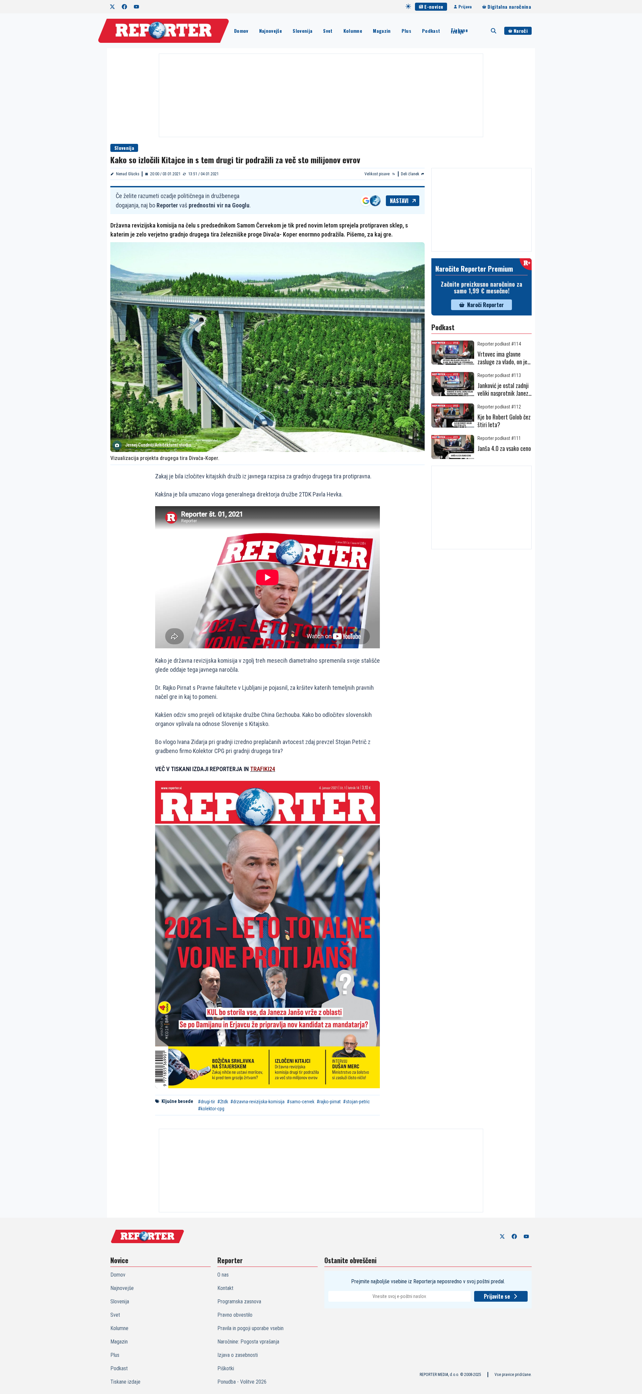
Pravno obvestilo (234, 1315)
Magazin (382, 30)
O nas (223, 1275)
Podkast (431, 30)
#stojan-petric (356, 1101)
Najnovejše (270, 30)
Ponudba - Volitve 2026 (241, 1382)
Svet (327, 30)
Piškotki (225, 1368)
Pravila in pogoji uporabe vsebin (250, 1328)
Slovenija (302, 30)
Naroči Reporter (485, 305)
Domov (241, 30)
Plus (406, 30)
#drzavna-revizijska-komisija (257, 1101)
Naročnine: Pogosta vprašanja (248, 1341)
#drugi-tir (206, 1101)
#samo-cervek (300, 1101)
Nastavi (399, 201)
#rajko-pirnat (329, 1101)
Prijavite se (497, 1296)
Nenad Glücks (127, 174)
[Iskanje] (493, 30)
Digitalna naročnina (509, 6)
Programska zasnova (239, 1301)
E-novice (433, 6)
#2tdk (222, 1101)
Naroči (521, 30)
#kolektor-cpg (211, 1108)
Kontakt (225, 1288)
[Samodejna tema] (408, 6)
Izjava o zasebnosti (237, 1355)
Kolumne (352, 30)
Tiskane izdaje (459, 31)
